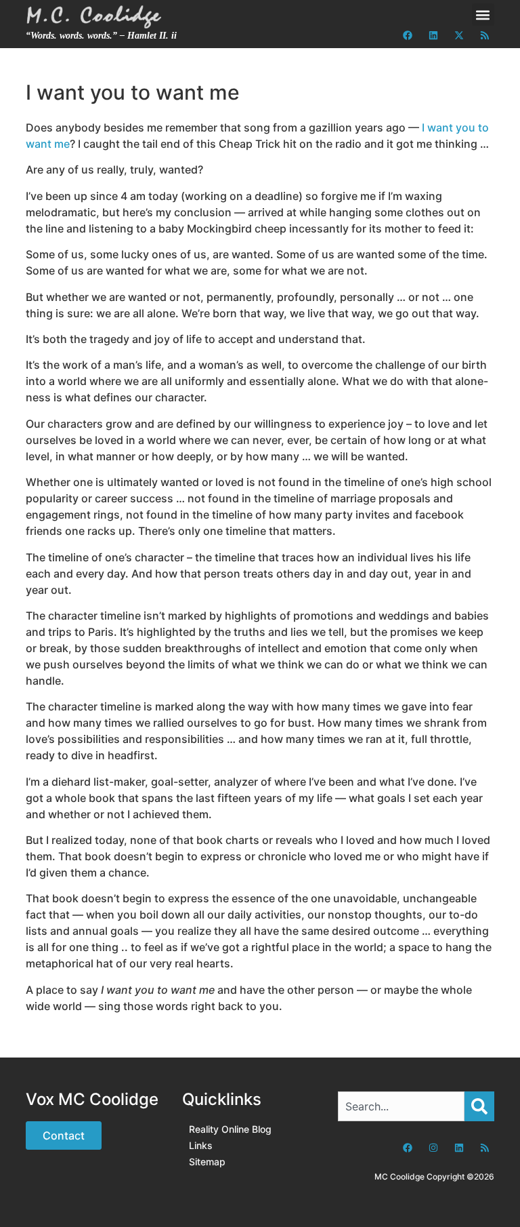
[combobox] (401, 1106)
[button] (483, 14)
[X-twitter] (459, 35)
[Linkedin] (433, 35)
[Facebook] (407, 35)
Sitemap (207, 1161)
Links (201, 1145)
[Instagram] (433, 1147)
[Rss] (484, 35)
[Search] (479, 1106)
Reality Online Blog (230, 1129)
